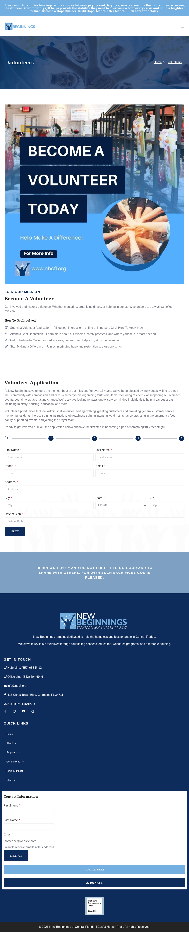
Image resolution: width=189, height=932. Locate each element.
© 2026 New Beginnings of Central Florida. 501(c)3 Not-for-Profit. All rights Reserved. (94, 926)
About (9, 743)
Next (15, 531)
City (8, 498)
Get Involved (13, 761)
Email (99, 465)
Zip (152, 498)
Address (10, 482)
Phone (9, 465)
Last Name (102, 449)
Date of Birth (13, 514)
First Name (12, 449)
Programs (11, 752)
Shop (9, 780)
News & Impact (14, 770)
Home (9, 734)
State (99, 498)
